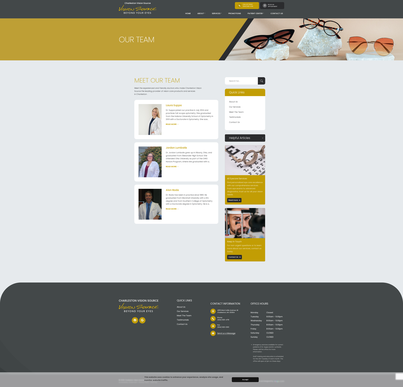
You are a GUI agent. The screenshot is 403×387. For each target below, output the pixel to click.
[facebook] (135, 320)
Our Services (235, 107)
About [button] (200, 13)
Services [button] (216, 13)
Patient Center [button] (255, 13)
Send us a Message (226, 333)
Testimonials (235, 117)
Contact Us (277, 13)
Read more (233, 200)
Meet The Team (236, 112)
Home (188, 13)
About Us (233, 101)
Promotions (234, 13)
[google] (142, 320)
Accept (245, 379)
